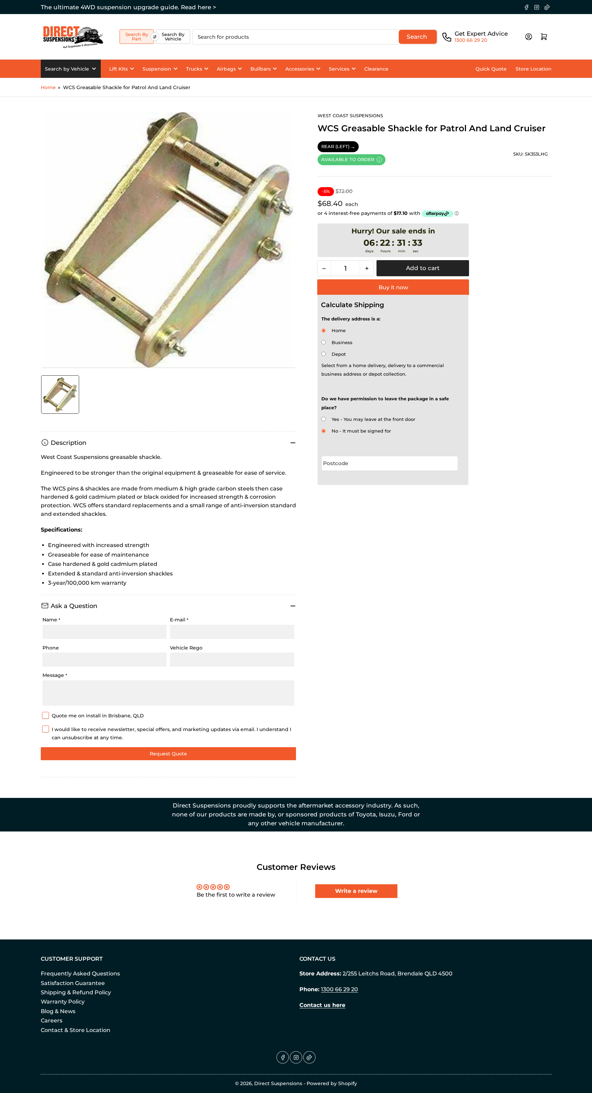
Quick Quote (491, 69)
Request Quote (168, 754)
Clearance (376, 69)
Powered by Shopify (332, 1083)
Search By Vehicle (173, 36)
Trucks (194, 69)
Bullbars (260, 69)
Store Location (534, 69)
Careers (51, 1020)
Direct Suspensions (278, 1083)
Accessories (299, 69)
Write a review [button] (356, 891)
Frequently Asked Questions (80, 973)
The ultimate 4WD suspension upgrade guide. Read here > (128, 7)
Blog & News (58, 1011)
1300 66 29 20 (471, 40)
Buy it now (393, 287)
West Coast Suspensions (350, 115)
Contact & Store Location (75, 1030)
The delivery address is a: (350, 318)
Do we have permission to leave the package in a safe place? (385, 403)
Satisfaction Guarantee (73, 983)
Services (339, 69)
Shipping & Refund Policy (76, 992)
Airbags (226, 69)
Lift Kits (118, 69)
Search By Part (136, 36)
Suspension (157, 69)
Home (48, 87)
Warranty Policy (63, 1001)
